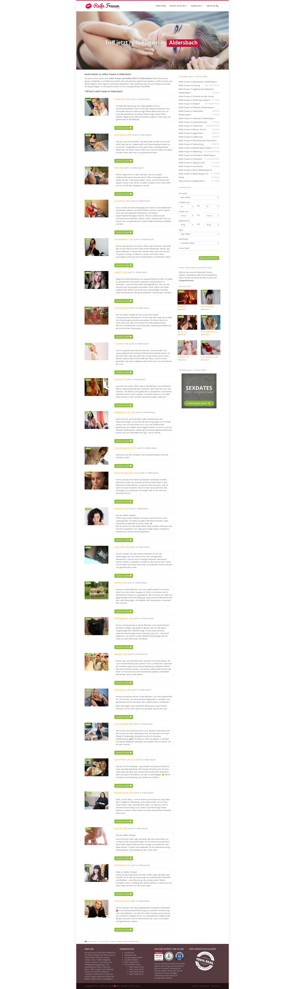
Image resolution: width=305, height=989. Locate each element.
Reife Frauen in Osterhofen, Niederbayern (199, 113)
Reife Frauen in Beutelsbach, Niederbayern (199, 82)
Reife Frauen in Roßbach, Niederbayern (199, 107)
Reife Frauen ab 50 (136, 969)
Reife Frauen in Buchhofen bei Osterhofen (199, 140)
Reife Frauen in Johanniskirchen (199, 122)
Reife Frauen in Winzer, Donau (199, 129)
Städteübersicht (130, 955)
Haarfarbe (183, 239)
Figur (181, 230)
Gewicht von (184, 220)
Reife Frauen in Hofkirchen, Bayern (199, 100)
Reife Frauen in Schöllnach (195, 159)
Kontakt (195, 986)
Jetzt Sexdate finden (210, 258)
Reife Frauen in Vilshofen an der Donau (199, 96)
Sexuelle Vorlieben (131, 960)
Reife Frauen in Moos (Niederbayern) (199, 170)
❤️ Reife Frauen (91, 941)
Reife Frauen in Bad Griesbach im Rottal (199, 175)
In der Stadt (184, 248)
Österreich (99, 957)
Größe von (183, 211)
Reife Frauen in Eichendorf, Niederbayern (199, 155)
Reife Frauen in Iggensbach (199, 133)
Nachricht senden (123, 128)
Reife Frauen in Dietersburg (199, 144)
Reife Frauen (161, 5)
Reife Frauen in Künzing (195, 85)
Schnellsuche (129, 953)
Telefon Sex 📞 (212, 5)
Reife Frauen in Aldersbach (128, 941)
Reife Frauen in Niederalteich (199, 181)
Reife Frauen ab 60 (136, 972)
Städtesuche (196, 5)
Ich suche (183, 193)
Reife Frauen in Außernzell (199, 137)
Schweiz (88, 960)
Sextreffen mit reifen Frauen (103, 955)
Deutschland (103, 941)
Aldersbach (144, 99)
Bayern (113, 941)
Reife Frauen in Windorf (195, 103)
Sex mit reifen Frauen (132, 964)
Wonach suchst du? (178, 5)
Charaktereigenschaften (133, 957)
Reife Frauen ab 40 (136, 967)
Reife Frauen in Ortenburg (195, 125)
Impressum (215, 986)
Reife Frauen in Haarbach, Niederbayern (199, 118)
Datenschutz (204, 986)
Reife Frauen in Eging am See (199, 162)
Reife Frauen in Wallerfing (195, 151)
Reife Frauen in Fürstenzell (199, 166)
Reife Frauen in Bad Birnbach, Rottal (199, 148)
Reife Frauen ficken (131, 962)
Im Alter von (184, 202)
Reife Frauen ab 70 (136, 974)
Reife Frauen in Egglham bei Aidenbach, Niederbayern (199, 91)
